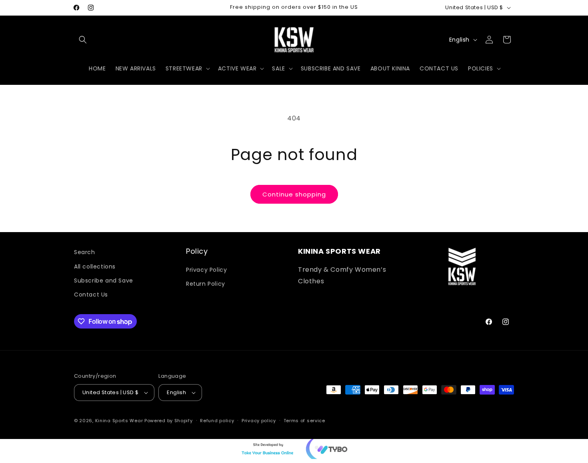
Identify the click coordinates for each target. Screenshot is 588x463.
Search (84, 252)
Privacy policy (259, 420)
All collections (95, 266)
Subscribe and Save (103, 280)
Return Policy (205, 283)
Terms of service (304, 420)
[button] (83, 39)
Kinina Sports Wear (119, 420)
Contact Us (91, 294)
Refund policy (217, 420)
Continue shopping (294, 194)
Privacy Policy (206, 269)
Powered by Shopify (168, 420)
